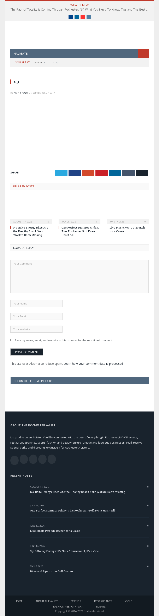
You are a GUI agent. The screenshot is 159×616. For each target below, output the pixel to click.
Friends (76, 601)
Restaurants (103, 601)
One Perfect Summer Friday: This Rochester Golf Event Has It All (80, 231)
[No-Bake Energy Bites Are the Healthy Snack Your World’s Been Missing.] (31, 209)
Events (101, 606)
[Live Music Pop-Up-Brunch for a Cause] (128, 209)
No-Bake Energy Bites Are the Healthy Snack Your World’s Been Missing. (30, 231)
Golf (128, 601)
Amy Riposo (21, 92)
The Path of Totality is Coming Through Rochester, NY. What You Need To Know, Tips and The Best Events (80, 9)
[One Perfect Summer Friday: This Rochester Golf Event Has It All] (80, 209)
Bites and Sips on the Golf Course (51, 571)
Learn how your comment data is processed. (94, 364)
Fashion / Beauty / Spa (68, 606)
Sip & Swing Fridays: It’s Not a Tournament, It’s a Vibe (64, 551)
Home (19, 601)
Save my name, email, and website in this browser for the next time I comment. (64, 340)
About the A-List (47, 601)
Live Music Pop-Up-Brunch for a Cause (55, 531)
